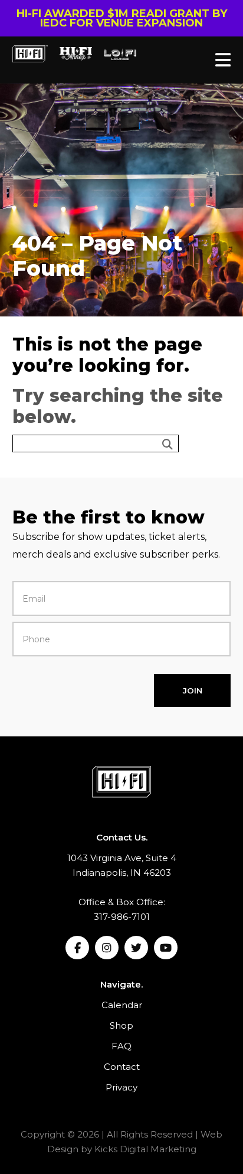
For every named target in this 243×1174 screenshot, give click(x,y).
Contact (122, 1066)
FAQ (121, 1046)
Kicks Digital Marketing (145, 1149)
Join (192, 690)
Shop (121, 1025)
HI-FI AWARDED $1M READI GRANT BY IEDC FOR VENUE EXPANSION (122, 18)
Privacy (121, 1087)
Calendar (121, 1004)
